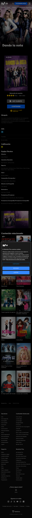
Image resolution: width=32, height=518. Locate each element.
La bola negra (19, 418)
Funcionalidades (19, 454)
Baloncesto (3, 464)
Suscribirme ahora (21, 3)
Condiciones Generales (21, 458)
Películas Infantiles (5, 430)
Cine (8, 7)
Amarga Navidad (19, 422)
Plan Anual (18, 472)
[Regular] (11, 95)
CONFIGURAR (16, 264)
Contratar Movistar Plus (21, 462)
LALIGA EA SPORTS (5, 456)
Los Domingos (19, 420)
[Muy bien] (15, 95)
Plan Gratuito (19, 470)
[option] (9, 219)
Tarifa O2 (18, 476)
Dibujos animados (19, 438)
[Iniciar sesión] (29, 3)
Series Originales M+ (5, 434)
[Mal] (9, 95)
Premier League (4, 458)
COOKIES (28, 506)
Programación (4, 479)
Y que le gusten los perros (8, 312)
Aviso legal (16, 506)
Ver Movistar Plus (19, 452)
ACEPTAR (16, 272)
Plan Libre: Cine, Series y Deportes (23, 464)
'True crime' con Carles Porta (22, 434)
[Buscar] (13, 3)
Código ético (18, 460)
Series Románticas (5, 436)
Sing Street (4, 286)
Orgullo (2, 444)
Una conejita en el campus (21, 366)
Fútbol (14, 7)
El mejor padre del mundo (8, 393)
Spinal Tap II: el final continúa (6, 366)
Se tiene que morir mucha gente (23, 426)
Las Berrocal (18, 430)
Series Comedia (4, 438)
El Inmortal (18, 424)
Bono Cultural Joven (20, 474)
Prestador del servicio (7, 506)
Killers (3, 340)
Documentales (4, 440)
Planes (17, 468)
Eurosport (3, 474)
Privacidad (22, 506)
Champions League (5, 454)
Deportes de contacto (5, 472)
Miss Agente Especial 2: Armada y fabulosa (22, 313)
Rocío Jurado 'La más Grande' (22, 432)
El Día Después (4, 460)
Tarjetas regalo (19, 477)
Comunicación (19, 479)
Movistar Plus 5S (19, 444)
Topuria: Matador (4, 470)
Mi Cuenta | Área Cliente (21, 456)
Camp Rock (19, 340)
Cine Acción (3, 424)
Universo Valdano (5, 462)
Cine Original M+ (4, 418)
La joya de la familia (22, 393)
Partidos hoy (3, 477)
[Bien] (13, 95)
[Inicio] (4, 3)
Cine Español (4, 420)
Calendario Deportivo (5, 476)
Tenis (2, 466)
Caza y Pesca (18, 442)
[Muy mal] (8, 95)
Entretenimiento (4, 442)
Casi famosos (20, 286)
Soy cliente (17, 101)
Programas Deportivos (20, 440)
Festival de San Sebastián (21, 436)
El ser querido (19, 416)
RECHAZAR (16, 268)
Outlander (18, 428)
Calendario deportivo (25, 7)
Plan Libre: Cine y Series (21, 466)
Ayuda (16, 492)
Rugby (2, 468)
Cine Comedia (4, 422)
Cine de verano (4, 428)
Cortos (2, 426)
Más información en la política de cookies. (15, 259)
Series (3, 7)
